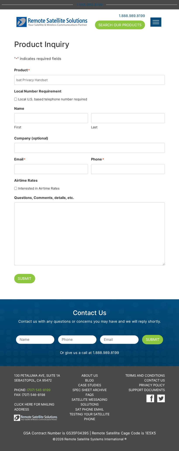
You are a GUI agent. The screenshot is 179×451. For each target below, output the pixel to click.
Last (94, 127)
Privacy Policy (152, 385)
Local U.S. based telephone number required (52, 99)
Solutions (90, 404)
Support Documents (147, 390)
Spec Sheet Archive (89, 390)
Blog (89, 380)
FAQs (90, 395)
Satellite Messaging (89, 400)
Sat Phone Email (89, 409)
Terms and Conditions (145, 376)
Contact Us (154, 380)
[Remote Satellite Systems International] (52, 22)
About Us (89, 376)
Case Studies (89, 385)
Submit (24, 278)
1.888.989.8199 (132, 16)
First (17, 127)
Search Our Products (119, 25)
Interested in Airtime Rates (39, 188)
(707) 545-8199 (38, 390)
